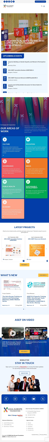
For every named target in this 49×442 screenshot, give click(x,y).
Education (30, 144)
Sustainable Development (32, 187)
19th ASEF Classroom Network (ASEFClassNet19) (22, 77)
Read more (3, 305)
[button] (42, 6)
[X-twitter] (14, 2)
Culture (6, 144)
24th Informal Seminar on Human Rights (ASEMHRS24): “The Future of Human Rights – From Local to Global (38, 241)
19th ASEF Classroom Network (14, 239)
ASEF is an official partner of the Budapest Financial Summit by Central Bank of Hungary (10, 299)
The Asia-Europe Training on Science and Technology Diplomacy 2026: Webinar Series (34, 299)
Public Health (9, 186)
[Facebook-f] (4, 2)
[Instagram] (7, 2)
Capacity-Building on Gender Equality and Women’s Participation (26, 61)
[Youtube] (11, 2)
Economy (7, 207)
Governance (8, 166)
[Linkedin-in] (9, 2)
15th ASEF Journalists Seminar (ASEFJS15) (20, 70)
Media (28, 166)
